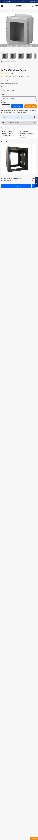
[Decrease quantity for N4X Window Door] (2, 106)
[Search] (32, 6)
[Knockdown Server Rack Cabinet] (16, 159)
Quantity (3, 102)
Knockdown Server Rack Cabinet (11, 178)
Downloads (19, 127)
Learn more (31, 116)
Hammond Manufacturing (9, 176)
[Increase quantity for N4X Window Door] (8, 106)
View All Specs (11, 127)
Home (2, 11)
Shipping (3, 83)
